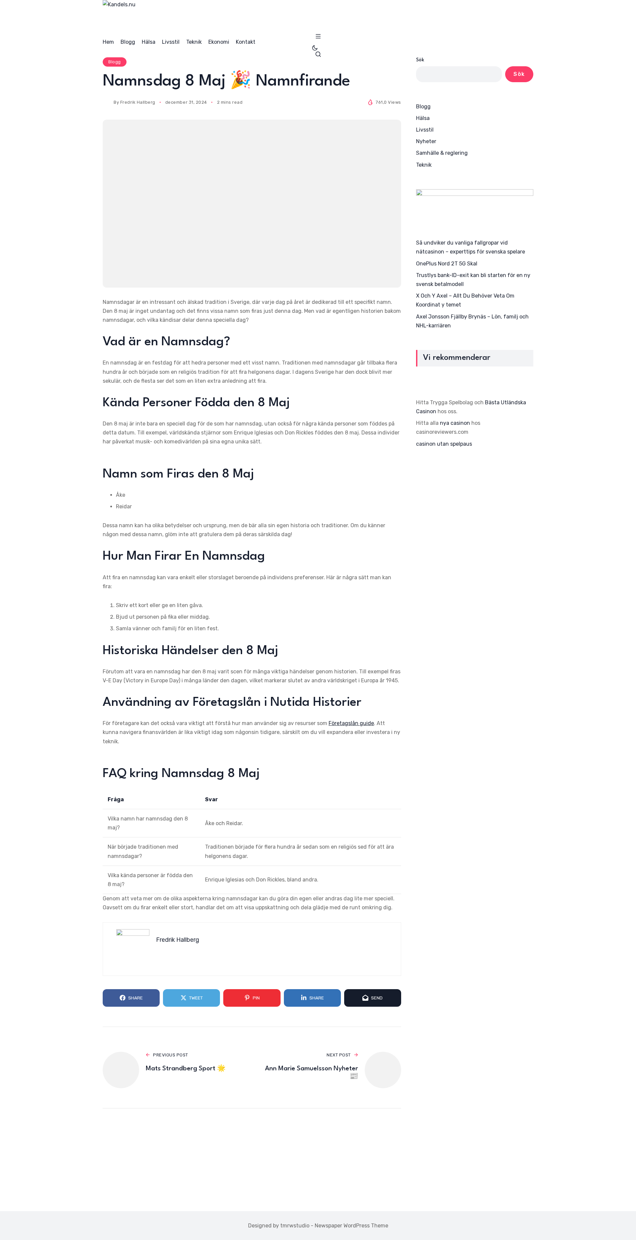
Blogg (114, 61)
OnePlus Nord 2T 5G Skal (446, 263)
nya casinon (455, 423)
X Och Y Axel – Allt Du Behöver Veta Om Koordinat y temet (465, 300)
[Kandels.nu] (318, 16)
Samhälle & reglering (442, 153)
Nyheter (426, 141)
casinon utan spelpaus (444, 443)
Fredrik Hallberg (137, 102)
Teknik (424, 164)
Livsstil (425, 130)
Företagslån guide (351, 723)
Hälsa (423, 118)
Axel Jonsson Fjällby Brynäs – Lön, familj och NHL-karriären (472, 320)
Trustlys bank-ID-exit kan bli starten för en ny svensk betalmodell (473, 279)
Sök (420, 60)
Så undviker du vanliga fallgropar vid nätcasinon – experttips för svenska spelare (470, 247)
